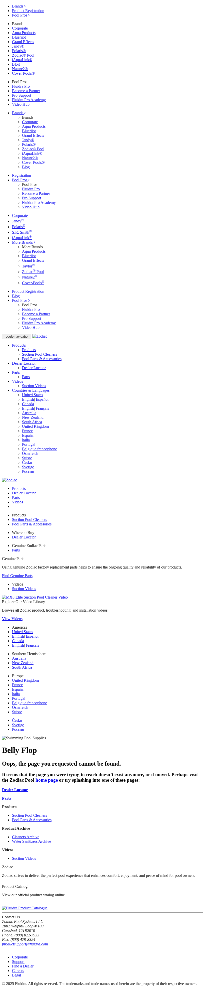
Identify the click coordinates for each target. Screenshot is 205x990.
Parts (26, 377)
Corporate (20, 28)
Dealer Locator (34, 368)
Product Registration (28, 11)
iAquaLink (22, 238)
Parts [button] (16, 372)
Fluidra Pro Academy (29, 100)
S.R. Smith (22, 232)
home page (47, 780)
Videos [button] (17, 381)
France (27, 431)
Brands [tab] (18, 6)
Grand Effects (23, 42)
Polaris (18, 227)
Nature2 (29, 277)
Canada (28, 404)
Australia (29, 413)
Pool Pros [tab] (20, 15)
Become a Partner (26, 91)
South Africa (32, 422)
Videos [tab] (17, 502)
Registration (21, 175)
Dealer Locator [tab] (24, 493)
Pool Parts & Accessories (42, 359)
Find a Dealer (23, 966)
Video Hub (21, 104)
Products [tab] (19, 488)
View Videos (12, 619)
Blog (16, 64)
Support (18, 961)
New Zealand (33, 417)
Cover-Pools (33, 283)
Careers (18, 970)
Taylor (28, 266)
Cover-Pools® (23, 73)
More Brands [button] (23, 242)
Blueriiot (19, 37)
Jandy (18, 221)
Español (42, 399)
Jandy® (18, 46)
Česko (27, 462)
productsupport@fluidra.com (25, 944)
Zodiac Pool (33, 271)
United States (32, 395)
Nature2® (20, 69)
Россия (28, 471)
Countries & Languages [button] (31, 390)
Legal (16, 975)
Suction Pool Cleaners (39, 354)
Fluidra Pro (21, 86)
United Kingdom (35, 426)
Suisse (27, 458)
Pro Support (21, 95)
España (28, 435)
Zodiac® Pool (23, 55)
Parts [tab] (16, 497)
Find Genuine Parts (17, 576)
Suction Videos (34, 386)
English (28, 399)
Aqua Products (24, 33)
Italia (26, 440)
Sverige (28, 467)
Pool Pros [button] (20, 180)
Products (29, 350)
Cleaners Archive (25, 837)
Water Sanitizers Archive (31, 841)
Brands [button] (18, 113)
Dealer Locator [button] (24, 363)
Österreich (30, 453)
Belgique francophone (39, 449)
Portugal (28, 444)
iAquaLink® (22, 60)
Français (42, 408)
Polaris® (19, 51)
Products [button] (19, 345)
